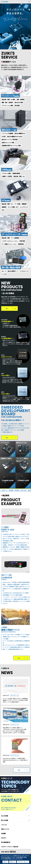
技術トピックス (5, 829)
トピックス (4, 825)
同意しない (12, 862)
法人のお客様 (4, 816)
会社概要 (3, 833)
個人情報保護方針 (5, 842)
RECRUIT (3, 838)
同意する (5, 862)
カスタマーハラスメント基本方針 (9, 846)
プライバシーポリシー (23, 862)
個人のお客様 (4, 820)
